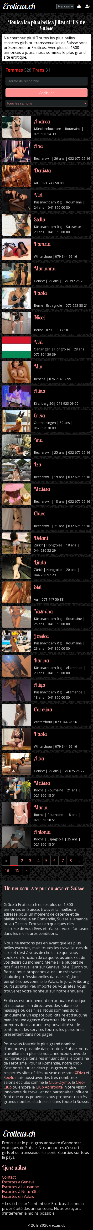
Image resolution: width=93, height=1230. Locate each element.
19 (17, 870)
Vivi (38, 194)
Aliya (40, 684)
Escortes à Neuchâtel (21, 1191)
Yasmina (43, 611)
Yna (38, 439)
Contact (9, 1177)
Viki (38, 341)
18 (7, 870)
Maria (41, 807)
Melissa (42, 488)
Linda (40, 562)
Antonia (42, 831)
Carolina (43, 709)
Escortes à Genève (18, 1182)
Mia (38, 366)
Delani (41, 537)
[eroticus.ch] (20, 9)
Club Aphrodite (49, 1087)
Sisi (37, 586)
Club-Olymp (59, 1082)
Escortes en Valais (18, 1196)
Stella (40, 219)
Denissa (42, 170)
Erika (39, 415)
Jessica (41, 635)
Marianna (45, 268)
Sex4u (9, 1077)
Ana (38, 145)
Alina (40, 390)
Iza (37, 464)
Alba (39, 758)
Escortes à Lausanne (20, 1186)
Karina (41, 660)
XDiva (80, 1072)
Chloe (40, 513)
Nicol (39, 317)
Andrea (42, 121)
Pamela (42, 243)
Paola (40, 292)
